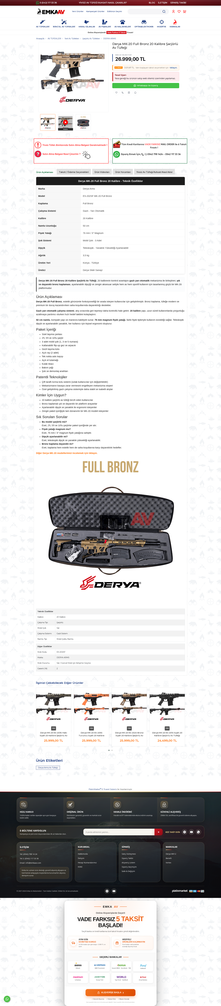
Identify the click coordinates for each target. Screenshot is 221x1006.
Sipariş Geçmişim (129, 867)
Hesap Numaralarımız (87, 862)
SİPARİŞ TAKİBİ (178, 3)
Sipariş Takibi (127, 858)
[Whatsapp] (7, 999)
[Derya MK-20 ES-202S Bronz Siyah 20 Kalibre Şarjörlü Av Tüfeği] (129, 706)
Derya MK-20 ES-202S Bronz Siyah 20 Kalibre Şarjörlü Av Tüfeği (129, 734)
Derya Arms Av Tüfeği (48, 767)
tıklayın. (173, 67)
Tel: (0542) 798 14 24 (28, 854)
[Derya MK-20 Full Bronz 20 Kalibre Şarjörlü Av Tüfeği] (72, 77)
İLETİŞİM (162, 3)
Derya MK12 (171, 854)
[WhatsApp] (198, 832)
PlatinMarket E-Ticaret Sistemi (103, 789)
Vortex (168, 862)
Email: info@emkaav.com (30, 863)
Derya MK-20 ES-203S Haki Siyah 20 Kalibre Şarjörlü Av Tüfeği (53, 734)
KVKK (80, 867)
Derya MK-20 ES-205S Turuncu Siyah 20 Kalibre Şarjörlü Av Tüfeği (91, 734)
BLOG (152, 3)
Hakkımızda (83, 854)
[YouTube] (191, 832)
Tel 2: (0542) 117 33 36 (29, 858)
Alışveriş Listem (128, 862)
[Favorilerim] (179, 11)
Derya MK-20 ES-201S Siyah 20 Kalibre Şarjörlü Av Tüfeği (167, 734)
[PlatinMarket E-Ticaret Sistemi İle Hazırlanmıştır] (179, 891)
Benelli (169, 858)
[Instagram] (184, 832)
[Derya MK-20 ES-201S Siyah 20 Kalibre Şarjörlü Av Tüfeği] (167, 706)
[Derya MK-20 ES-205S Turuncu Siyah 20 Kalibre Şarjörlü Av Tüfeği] (91, 706)
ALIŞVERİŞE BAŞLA (112, 992)
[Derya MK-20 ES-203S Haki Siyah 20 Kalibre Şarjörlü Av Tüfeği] (53, 706)
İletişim (81, 858)
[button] (108, 750)
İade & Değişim (128, 871)
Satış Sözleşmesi (129, 854)
